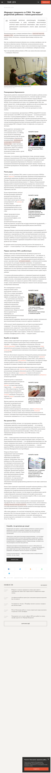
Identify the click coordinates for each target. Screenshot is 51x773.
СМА (25, 577)
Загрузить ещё (25, 623)
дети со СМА (10, 577)
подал (42, 346)
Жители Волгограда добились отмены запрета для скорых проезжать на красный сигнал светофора (29, 610)
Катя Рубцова (37, 409)
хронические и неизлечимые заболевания (36, 577)
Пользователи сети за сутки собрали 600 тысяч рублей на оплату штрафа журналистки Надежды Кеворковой (28, 616)
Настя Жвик (11, 519)
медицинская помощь (18, 577)
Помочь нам (46, 2)
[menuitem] (2, 2)
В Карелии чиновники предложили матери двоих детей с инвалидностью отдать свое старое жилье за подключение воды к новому (28, 591)
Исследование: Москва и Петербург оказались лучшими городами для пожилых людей (29, 604)
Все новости (44, 585)
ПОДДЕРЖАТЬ (36, 769)
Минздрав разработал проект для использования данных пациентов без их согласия (29, 598)
